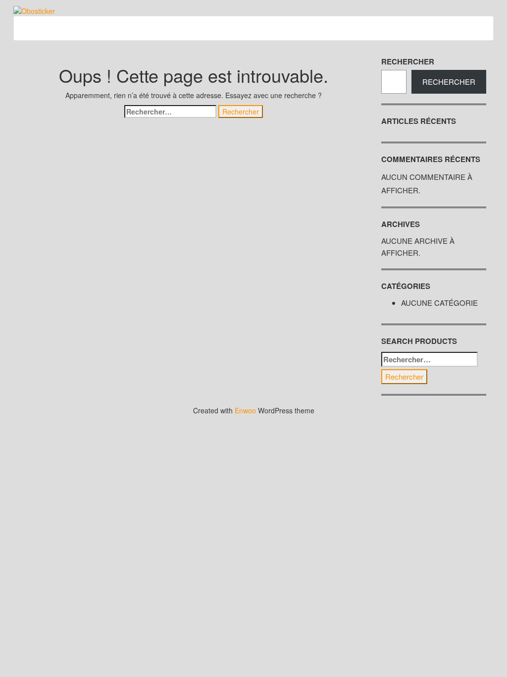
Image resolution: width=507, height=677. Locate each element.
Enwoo (245, 410)
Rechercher (407, 61)
